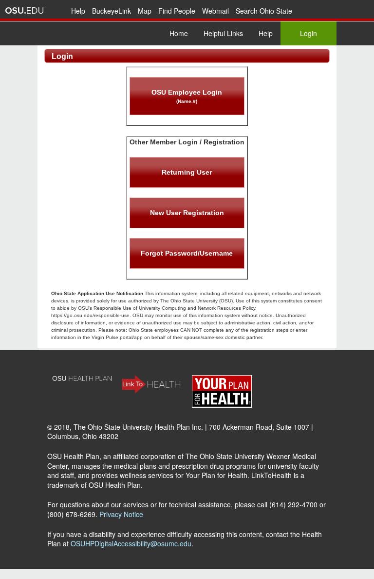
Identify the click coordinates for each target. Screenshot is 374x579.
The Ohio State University (24, 11)
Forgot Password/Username (187, 253)
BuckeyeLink (111, 11)
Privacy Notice (121, 514)
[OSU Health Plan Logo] (82, 379)
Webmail (215, 11)
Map (144, 11)
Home (178, 33)
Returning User (187, 172)
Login (308, 33)
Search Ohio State (264, 11)
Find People (176, 11)
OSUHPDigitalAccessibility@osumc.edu (131, 543)
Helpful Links (223, 33)
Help (78, 11)
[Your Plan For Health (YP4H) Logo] (222, 405)
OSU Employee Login (186, 96)
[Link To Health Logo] (152, 391)
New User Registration (187, 213)
